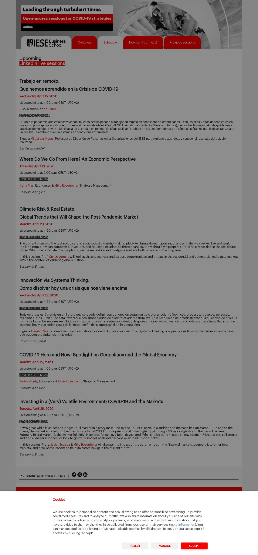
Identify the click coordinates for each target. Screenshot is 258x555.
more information (182, 524)
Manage (165, 546)
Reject (135, 546)
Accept (194, 546)
